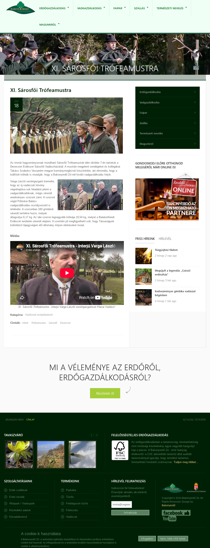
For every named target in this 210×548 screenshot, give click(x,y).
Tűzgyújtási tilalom (166, 249)
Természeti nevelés (168, 11)
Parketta (71, 490)
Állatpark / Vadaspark (22, 503)
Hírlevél (165, 239)
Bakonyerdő (168, 505)
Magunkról (45, 28)
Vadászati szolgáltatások (39, 314)
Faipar (115, 11)
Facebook (176, 513)
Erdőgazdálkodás (50, 11)
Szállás (137, 11)
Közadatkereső (18, 516)
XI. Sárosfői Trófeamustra (40, 89)
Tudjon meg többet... (186, 462)
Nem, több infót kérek (172, 538)
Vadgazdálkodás (87, 11)
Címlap (30, 419)
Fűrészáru (72, 510)
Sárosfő (53, 323)
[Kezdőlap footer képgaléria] (19, 468)
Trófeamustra (38, 323)
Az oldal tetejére (194, 419)
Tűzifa (69, 496)
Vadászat (71, 516)
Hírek (25, 323)
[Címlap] (20, 8)
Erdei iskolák (17, 496)
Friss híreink (145, 239)
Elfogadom (147, 538)
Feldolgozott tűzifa (77, 503)
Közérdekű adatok (20, 510)
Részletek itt (105, 393)
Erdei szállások (18, 490)
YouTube (169, 518)
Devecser (65, 323)
